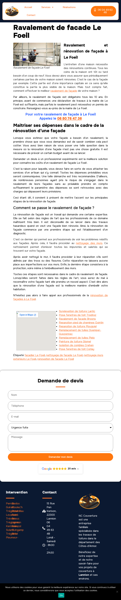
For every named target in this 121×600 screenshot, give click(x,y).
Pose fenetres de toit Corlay (76, 349)
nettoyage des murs (89, 243)
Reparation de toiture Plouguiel (78, 326)
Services (45, 7)
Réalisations (69, 7)
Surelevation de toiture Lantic (77, 311)
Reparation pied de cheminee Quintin (81, 322)
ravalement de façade (63, 90)
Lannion (16, 522)
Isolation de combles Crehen (76, 345)
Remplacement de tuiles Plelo (77, 337)
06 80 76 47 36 (69, 118)
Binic (14, 533)
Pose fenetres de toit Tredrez (77, 315)
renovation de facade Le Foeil (55, 359)
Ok (61, 595)
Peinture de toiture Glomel (75, 341)
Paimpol (16, 526)
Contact (31, 15)
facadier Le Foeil (35, 355)
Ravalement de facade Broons (77, 318)
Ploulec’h (17, 507)
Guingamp (18, 530)
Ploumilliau (18, 511)
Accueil (28, 7)
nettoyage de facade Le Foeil (64, 355)
